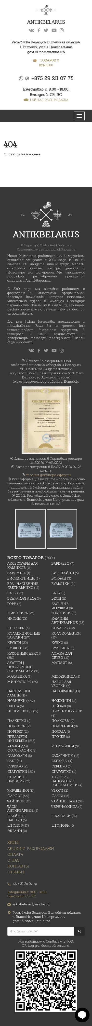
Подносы (16, 726)
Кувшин (15, 648)
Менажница (64, 676)
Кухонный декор (23, 653)
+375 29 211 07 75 (52, 78)
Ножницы (61, 701)
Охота (13, 706)
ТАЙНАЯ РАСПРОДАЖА (49, 100)
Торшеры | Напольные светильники (65, 781)
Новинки (16, 701)
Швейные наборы (16, 818)
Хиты (12, 842)
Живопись (17, 613)
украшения (18, 790)
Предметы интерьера (17, 739)
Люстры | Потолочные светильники (20, 667)
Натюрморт (63, 691)
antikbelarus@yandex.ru (31, 904)
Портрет (15, 731)
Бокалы (59, 578)
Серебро (15, 766)
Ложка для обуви (62, 655)
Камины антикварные (65, 620)
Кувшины (61, 648)
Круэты (14, 643)
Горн (11, 604)
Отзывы (15, 872)
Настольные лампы (19, 693)
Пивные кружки (67, 711)
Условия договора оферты (48, 475)
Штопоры (61, 825)
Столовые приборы (16, 779)
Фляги (57, 796)
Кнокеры (16, 628)
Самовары (17, 756)
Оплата (15, 854)
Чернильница (65, 807)
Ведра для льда (21, 598)
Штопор (15, 825)
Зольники (61, 613)
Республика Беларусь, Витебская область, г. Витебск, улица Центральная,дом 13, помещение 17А (46, 47)
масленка (17, 676)
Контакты (18, 866)
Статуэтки (17, 772)
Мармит (59, 663)
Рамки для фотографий (19, 748)
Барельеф (60, 563)
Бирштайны (63, 573)
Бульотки (61, 584)
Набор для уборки (61, 684)
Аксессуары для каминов (22, 565)
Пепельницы (19, 711)
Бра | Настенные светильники (22, 586)
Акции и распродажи (30, 848)
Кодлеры (60, 628)
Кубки (57, 643)
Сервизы (59, 761)
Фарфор (14, 796)
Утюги (57, 790)
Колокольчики (66, 633)
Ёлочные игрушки (60, 606)
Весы (56, 598)
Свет (11, 761)
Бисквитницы (21, 578)
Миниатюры (19, 682)
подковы (61, 721)
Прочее (58, 737)
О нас (13, 860)
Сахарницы (62, 756)
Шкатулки (61, 816)
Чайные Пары (64, 801)
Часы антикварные (20, 809)
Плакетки (16, 721)
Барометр (16, 573)
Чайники (16, 801)
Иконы (14, 618)
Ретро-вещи (63, 746)
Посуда (59, 731)
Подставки (62, 726)
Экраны (14, 831)
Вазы (11, 593)
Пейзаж (59, 706)
